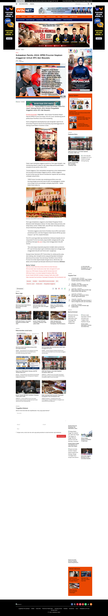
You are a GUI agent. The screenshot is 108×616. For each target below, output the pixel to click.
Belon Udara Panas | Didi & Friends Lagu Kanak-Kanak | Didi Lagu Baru (81, 290)
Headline (35, 281)
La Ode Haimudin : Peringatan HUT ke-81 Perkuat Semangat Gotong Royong (86, 268)
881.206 (40, 242)
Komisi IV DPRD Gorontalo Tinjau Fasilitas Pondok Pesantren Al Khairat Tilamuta (81, 280)
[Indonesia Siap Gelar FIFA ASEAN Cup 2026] (86, 574)
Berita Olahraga (30, 19)
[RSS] (91, 604)
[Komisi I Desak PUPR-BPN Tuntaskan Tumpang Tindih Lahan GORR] (41, 315)
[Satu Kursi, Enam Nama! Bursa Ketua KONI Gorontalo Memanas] (23, 299)
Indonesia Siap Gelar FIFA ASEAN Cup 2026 (85, 579)
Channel (32, 3)
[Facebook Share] (53, 289)
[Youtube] (83, 604)
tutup (14, 6)
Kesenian (51, 19)
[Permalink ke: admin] (17, 61)
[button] (88, 4)
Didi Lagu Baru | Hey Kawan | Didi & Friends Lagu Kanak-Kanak (80, 295)
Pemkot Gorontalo (51, 16)
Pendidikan (58, 19)
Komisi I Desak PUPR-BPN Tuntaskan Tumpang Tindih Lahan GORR (42, 275)
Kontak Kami (54, 610)
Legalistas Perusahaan (24, 608)
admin (20, 60)
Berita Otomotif (20, 19)
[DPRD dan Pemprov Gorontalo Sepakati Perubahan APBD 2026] (23, 315)
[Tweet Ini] (56, 289)
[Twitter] (75, 604)
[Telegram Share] (62, 289)
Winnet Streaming (67, 19)
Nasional (29, 16)
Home (18, 16)
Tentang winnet (58, 608)
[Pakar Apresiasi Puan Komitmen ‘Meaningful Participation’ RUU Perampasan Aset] (58, 315)
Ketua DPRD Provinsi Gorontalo (46, 281)
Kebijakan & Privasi (84, 608)
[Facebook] (72, 604)
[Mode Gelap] (91, 4)
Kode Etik (38, 608)
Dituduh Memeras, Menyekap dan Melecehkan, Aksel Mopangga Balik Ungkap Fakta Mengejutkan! (72, 427)
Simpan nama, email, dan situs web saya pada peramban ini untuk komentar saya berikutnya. (39, 432)
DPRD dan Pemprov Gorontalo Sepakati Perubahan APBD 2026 (41, 273)
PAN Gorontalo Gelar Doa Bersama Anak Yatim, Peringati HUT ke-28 (42, 269)
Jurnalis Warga (73, 16)
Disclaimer (71, 608)
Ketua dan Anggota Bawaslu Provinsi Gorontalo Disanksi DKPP (86, 457)
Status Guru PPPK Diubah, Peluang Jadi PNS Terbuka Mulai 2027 (41, 271)
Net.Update (65, 16)
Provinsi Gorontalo (31, 114)
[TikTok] (88, 604)
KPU (46, 19)
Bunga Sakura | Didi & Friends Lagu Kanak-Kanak (80, 306)
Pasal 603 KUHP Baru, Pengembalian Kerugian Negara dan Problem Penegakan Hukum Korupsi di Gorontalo (59, 1)
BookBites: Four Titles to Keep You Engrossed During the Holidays (79, 285)
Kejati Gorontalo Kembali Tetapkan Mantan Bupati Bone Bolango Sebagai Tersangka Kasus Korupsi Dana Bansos (73, 561)
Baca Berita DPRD (23, 3)
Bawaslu (29, 281)
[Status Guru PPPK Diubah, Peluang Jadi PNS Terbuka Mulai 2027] (58, 299)
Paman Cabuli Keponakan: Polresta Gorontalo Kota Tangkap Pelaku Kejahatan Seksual (86, 325)
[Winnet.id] (25, 10)
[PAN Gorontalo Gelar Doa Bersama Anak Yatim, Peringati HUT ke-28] (41, 299)
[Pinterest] (77, 604)
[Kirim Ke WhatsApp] (65, 289)
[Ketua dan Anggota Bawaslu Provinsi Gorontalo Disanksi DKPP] (86, 451)
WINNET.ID (30, 106)
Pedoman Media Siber (47, 608)
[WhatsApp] (85, 604)
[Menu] (17, 4)
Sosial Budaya (39, 19)
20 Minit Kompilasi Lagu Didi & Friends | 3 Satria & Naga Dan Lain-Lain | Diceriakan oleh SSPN (81, 301)
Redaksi (66, 608)
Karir (77, 608)
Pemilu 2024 (39, 283)
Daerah (23, 16)
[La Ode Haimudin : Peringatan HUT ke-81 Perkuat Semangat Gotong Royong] (86, 210)
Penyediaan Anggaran (49, 283)
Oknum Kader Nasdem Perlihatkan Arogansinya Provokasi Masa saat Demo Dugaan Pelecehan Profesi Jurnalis (86, 440)
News (59, 16)
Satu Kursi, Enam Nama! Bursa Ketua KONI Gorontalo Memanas (41, 267)
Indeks (32, 608)
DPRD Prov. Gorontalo (39, 16)
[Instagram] (80, 604)
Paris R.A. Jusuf (30, 283)
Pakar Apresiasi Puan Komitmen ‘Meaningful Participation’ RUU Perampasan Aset (46, 277)
